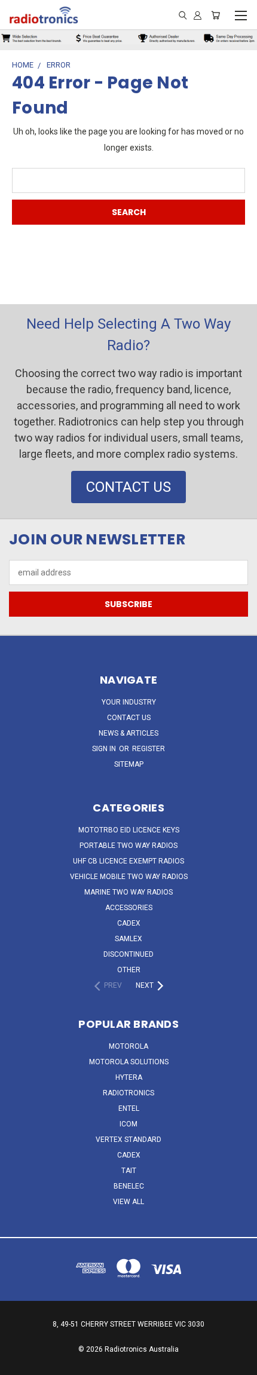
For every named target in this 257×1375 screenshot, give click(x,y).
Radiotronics (128, 1093)
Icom (128, 1124)
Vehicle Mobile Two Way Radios (129, 876)
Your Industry (129, 702)
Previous (18, 1363)
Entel (128, 1108)
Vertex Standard (128, 1139)
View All (128, 1202)
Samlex (128, 939)
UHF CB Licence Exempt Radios (128, 861)
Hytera (128, 1077)
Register (148, 749)
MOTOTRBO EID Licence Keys (128, 830)
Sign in (105, 749)
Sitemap (128, 764)
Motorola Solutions (129, 1062)
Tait (128, 1170)
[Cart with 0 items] (215, 15)
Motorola (128, 1046)
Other (128, 970)
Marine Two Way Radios (128, 892)
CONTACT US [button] (128, 487)
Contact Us (129, 717)
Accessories (128, 908)
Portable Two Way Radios (128, 845)
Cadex (128, 923)
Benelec (129, 1186)
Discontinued (128, 954)
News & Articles (128, 733)
